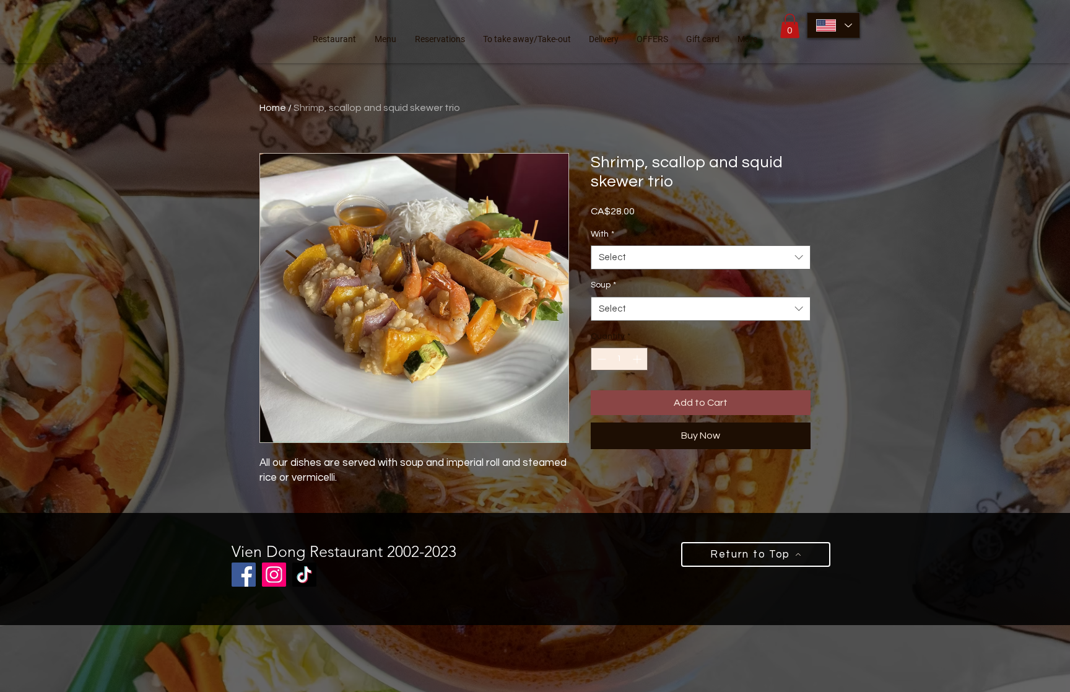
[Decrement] (600, 359)
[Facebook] (244, 575)
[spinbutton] (619, 359)
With (602, 234)
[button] (790, 26)
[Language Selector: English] (833, 25)
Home (272, 108)
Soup (603, 285)
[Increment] (638, 359)
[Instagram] (274, 575)
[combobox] (701, 257)
